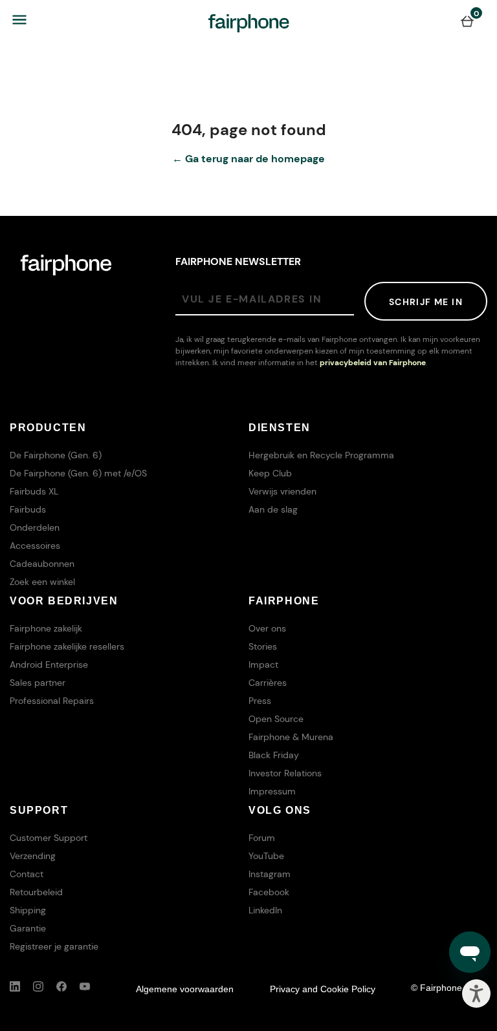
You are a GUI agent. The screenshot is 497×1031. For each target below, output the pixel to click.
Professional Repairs (52, 701)
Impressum (272, 791)
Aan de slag (273, 509)
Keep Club (270, 473)
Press (259, 701)
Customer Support (48, 838)
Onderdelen (35, 527)
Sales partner (37, 682)
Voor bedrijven (64, 600)
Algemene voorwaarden (185, 989)
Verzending (33, 856)
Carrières (267, 682)
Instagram (269, 874)
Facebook (268, 892)
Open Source (276, 719)
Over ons (267, 628)
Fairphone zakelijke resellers (67, 646)
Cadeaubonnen (42, 563)
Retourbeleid (36, 892)
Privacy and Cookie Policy (322, 989)
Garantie (28, 928)
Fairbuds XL (34, 491)
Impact (263, 664)
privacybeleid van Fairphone (373, 362)
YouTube (266, 856)
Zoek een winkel (42, 582)
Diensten (279, 427)
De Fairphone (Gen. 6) (56, 455)
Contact (26, 874)
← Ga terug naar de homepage (248, 158)
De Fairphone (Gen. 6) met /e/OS (78, 473)
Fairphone (283, 600)
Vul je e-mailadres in (252, 299)
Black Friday (273, 755)
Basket (467, 21)
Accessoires (35, 545)
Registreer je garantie (54, 946)
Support (39, 810)
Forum (261, 838)
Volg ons (279, 810)
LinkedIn (265, 910)
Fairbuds (28, 509)
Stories (262, 646)
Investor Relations (285, 773)
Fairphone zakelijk (46, 628)
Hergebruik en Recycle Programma (321, 455)
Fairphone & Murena (290, 737)
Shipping (28, 910)
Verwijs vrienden (282, 491)
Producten (48, 427)
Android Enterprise (49, 664)
